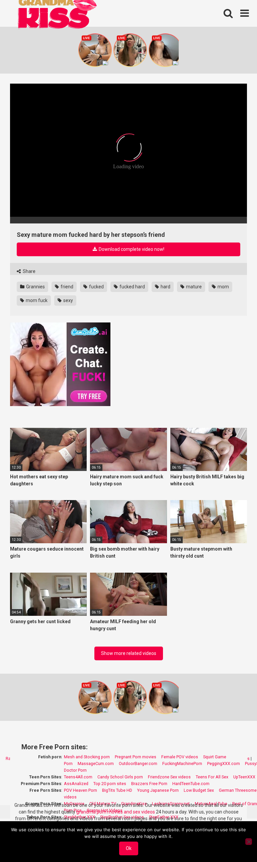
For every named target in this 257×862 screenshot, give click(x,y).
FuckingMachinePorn (182, 763)
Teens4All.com (78, 776)
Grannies (35, 286)
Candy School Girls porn (120, 776)
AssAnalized (76, 783)
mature (193, 286)
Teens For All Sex (212, 776)
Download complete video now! (131, 249)
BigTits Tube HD (117, 790)
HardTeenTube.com (190, 783)
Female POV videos (179, 756)
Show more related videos (128, 653)
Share (28, 271)
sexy (67, 300)
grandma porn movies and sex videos (115, 812)
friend (66, 286)
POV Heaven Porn (80, 790)
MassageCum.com (96, 763)
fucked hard (131, 286)
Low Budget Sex (199, 790)
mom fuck (36, 300)
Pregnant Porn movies (135, 756)
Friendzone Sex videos (169, 776)
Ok (129, 848)
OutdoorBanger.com (138, 763)
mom (223, 286)
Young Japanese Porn (158, 790)
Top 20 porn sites (109, 783)
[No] (248, 841)
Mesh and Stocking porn (87, 756)
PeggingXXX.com (223, 763)
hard (165, 286)
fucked (96, 286)
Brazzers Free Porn (149, 783)
